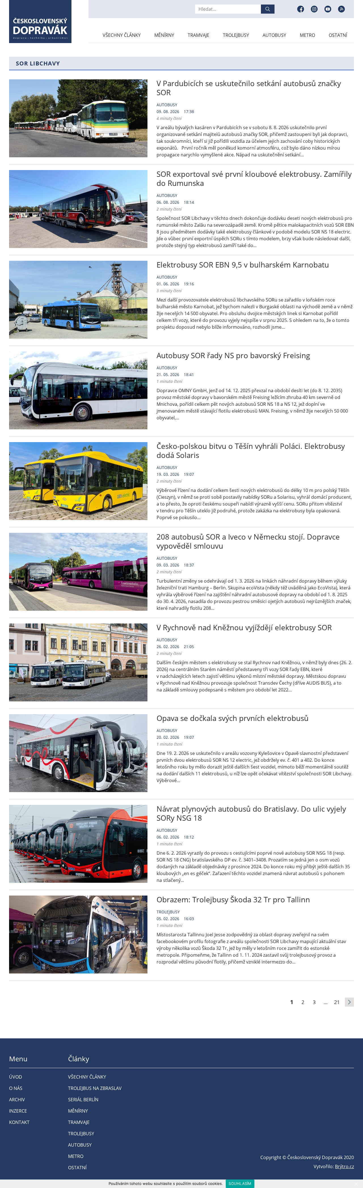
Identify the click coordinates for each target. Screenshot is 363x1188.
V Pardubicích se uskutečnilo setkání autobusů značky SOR (249, 87)
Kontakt (19, 1122)
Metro (307, 35)
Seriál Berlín (83, 1099)
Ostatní (338, 35)
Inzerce (18, 1111)
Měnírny (164, 35)
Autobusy (274, 35)
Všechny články (122, 35)
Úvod (15, 1077)
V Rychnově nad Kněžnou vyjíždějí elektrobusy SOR (244, 627)
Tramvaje (198, 35)
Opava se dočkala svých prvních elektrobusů (233, 718)
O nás (15, 1088)
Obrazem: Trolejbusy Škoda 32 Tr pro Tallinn (233, 899)
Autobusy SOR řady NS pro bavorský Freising (233, 355)
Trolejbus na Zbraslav (95, 1088)
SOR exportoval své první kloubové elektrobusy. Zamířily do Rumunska (254, 178)
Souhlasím (240, 1183)
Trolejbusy (236, 35)
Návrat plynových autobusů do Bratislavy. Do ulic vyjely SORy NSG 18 (251, 813)
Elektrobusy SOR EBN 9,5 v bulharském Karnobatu (243, 265)
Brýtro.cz (344, 1166)
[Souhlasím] (356, 1184)
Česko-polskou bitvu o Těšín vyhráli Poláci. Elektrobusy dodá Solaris (251, 450)
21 (337, 1002)
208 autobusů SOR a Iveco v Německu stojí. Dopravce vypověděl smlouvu (248, 541)
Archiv (17, 1099)
